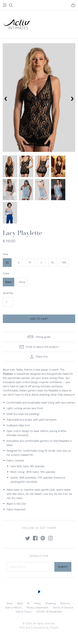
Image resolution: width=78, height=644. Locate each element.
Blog (20, 603)
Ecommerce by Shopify (45, 627)
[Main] (5, 5)
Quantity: (8, 293)
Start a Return (13, 607)
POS (22, 627)
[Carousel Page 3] (42, 166)
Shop (9, 603)
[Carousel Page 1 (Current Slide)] (10, 166)
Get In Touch (24, 611)
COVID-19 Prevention (49, 611)
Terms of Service (63, 607)
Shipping (50, 603)
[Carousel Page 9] (10, 212)
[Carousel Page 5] (10, 189)
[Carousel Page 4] (58, 166)
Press (37, 603)
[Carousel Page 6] (26, 189)
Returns (65, 603)
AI (28, 603)
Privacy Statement (37, 607)
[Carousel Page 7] (42, 189)
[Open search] (11, 5)
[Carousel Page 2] (26, 166)
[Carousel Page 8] (58, 189)
